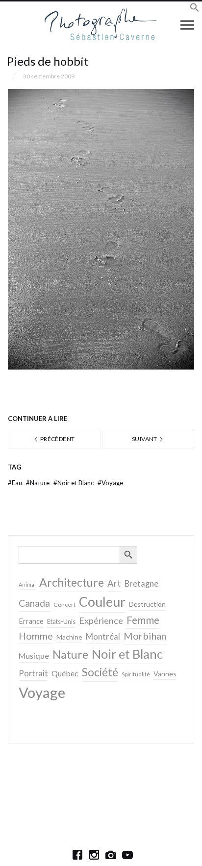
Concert (64, 604)
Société (100, 672)
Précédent (57, 439)
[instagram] (94, 854)
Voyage (110, 483)
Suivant (145, 439)
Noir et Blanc (74, 483)
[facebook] (77, 854)
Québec (64, 673)
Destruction (147, 604)
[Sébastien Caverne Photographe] (101, 24)
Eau (16, 483)
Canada (34, 603)
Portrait (33, 673)
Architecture (71, 582)
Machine (69, 637)
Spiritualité (136, 674)
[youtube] (127, 854)
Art (114, 583)
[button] (195, 9)
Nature (38, 483)
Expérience (101, 620)
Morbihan (145, 636)
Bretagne (141, 584)
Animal (27, 584)
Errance (31, 621)
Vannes (165, 673)
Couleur (102, 602)
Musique (34, 655)
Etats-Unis (61, 621)
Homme (36, 636)
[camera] (110, 854)
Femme (142, 620)
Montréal (103, 636)
